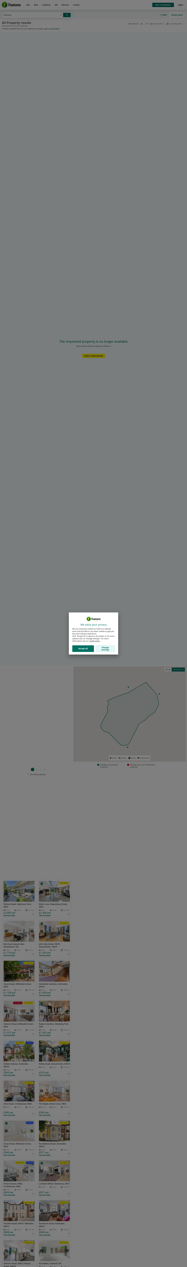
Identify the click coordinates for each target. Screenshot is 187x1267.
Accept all (83, 648)
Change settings (105, 648)
